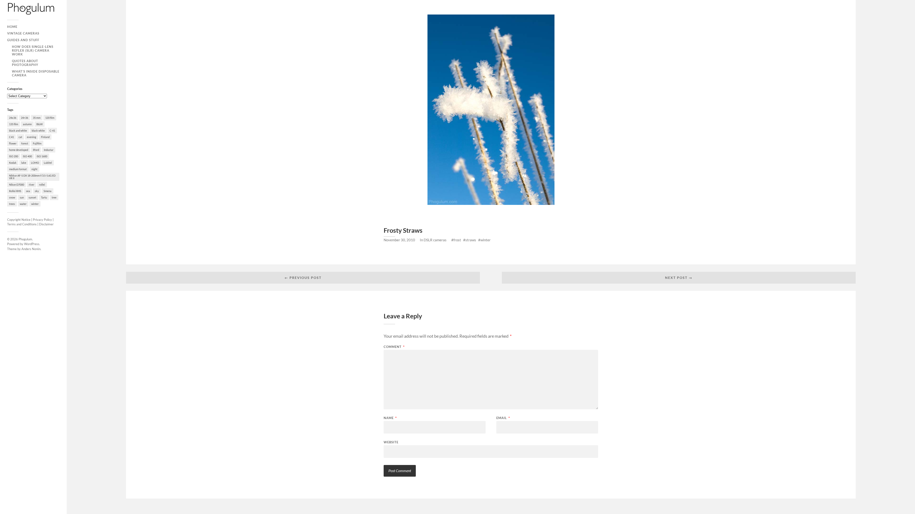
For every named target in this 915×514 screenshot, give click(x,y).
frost (457, 240)
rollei (42, 184)
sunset (32, 197)
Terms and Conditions (22, 224)
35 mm (37, 117)
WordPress (31, 244)
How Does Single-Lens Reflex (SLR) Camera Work (32, 50)
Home (12, 27)
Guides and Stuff (23, 40)
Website (391, 442)
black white (38, 130)
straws (470, 240)
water (23, 203)
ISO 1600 (42, 156)
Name (390, 418)
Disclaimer (46, 224)
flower (12, 143)
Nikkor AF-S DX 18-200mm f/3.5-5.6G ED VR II (32, 177)
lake (23, 162)
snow (12, 197)
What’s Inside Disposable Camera (35, 73)
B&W (39, 124)
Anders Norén (31, 249)
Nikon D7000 (16, 184)
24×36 (24, 117)
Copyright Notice (18, 220)
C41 (11, 136)
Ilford (36, 149)
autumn (27, 124)
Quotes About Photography (25, 63)
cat (20, 136)
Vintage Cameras (23, 33)
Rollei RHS (15, 191)
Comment (394, 346)
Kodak (12, 162)
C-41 (52, 130)
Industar (48, 149)
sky (37, 191)
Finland (45, 136)
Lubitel (48, 162)
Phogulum (25, 239)
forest (24, 143)
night (34, 169)
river (31, 184)
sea (28, 191)
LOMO (35, 162)
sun (22, 197)
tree (54, 197)
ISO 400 (27, 156)
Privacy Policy (42, 220)
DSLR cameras (435, 240)
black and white (18, 130)
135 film (13, 124)
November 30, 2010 (399, 240)
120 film (49, 117)
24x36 (12, 117)
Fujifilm (37, 143)
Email (503, 418)
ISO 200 (13, 156)
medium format (18, 169)
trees (12, 203)
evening (31, 136)
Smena (47, 191)
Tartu (44, 197)
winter (35, 203)
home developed (18, 149)
